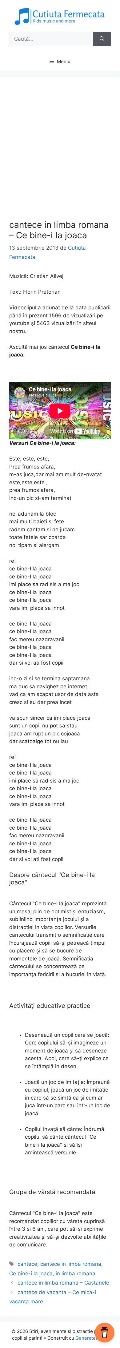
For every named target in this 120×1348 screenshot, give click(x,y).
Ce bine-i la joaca (31, 1273)
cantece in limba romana (70, 1264)
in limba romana (75, 1273)
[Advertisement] (60, 149)
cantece (27, 1264)
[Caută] (102, 39)
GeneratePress (91, 1338)
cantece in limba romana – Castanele (63, 1283)
